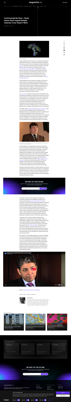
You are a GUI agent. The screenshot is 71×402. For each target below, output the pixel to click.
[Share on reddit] (64, 50)
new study (24, 93)
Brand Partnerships (50, 389)
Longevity (29, 294)
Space (38, 6)
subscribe (65, 2)
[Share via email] (64, 52)
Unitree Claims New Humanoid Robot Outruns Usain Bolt (13, 327)
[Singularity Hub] (35, 2)
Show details (50, 400)
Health (24, 294)
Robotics (21, 6)
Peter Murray (30, 297)
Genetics (21, 294)
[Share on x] (64, 43)
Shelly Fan (27, 329)
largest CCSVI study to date (36, 201)
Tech (45, 6)
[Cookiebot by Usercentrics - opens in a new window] (6, 400)
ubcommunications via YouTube (31, 290)
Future (30, 6)
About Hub (38, 386)
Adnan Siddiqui (31, 108)
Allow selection (63, 395)
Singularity (33, 294)
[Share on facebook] (64, 45)
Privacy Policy (60, 386)
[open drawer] (5, 2)
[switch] (27, 400)
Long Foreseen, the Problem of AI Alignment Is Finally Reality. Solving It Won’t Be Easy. (56, 326)
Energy (41, 6)
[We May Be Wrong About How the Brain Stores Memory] (35, 322)
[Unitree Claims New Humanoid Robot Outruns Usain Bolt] (14, 322)
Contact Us (49, 386)
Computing (26, 6)
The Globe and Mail (32, 225)
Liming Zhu (49, 329)
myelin (21, 65)
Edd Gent (6, 329)
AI (11, 6)
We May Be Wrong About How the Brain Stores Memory (35, 327)
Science (34, 6)
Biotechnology (15, 6)
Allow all (62, 392)
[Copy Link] (64, 55)
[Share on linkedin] (64, 48)
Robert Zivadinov (42, 108)
